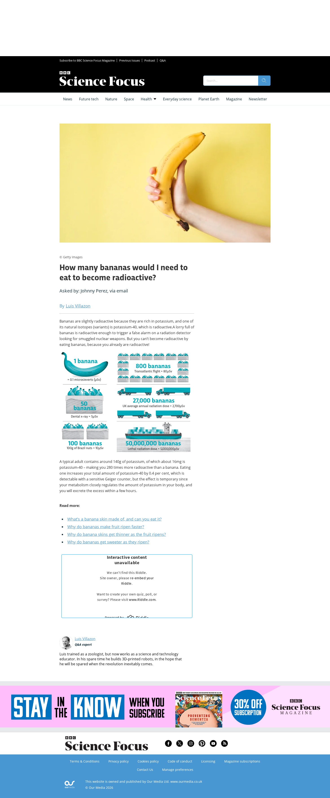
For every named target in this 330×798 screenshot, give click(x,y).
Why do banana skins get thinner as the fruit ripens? (116, 534)
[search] (264, 80)
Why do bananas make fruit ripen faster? (105, 526)
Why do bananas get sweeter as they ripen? (108, 542)
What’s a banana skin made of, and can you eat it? (114, 519)
